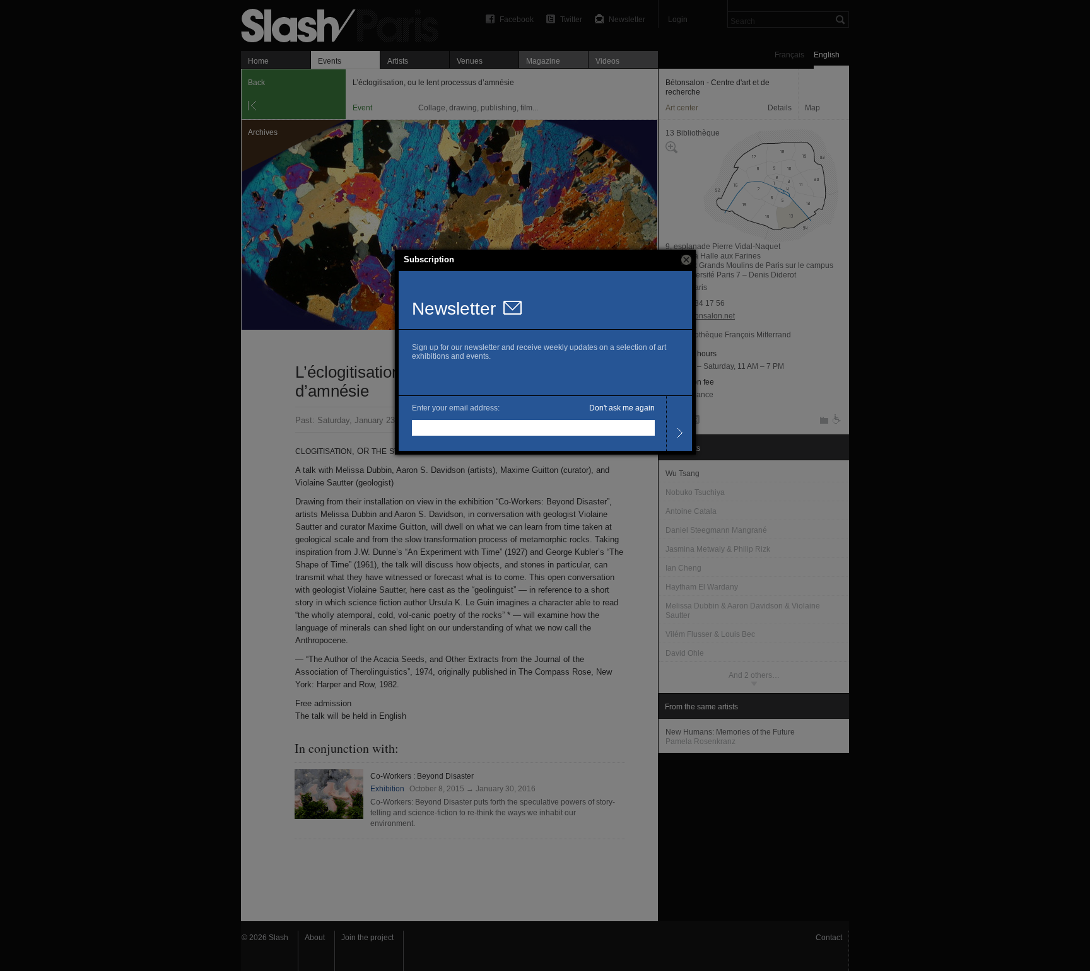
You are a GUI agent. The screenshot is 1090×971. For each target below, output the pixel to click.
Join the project (367, 937)
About (315, 937)
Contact (829, 937)
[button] (686, 260)
